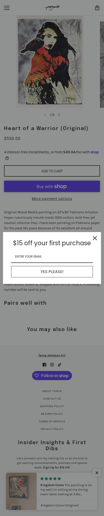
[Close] (95, 238)
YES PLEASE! (52, 272)
